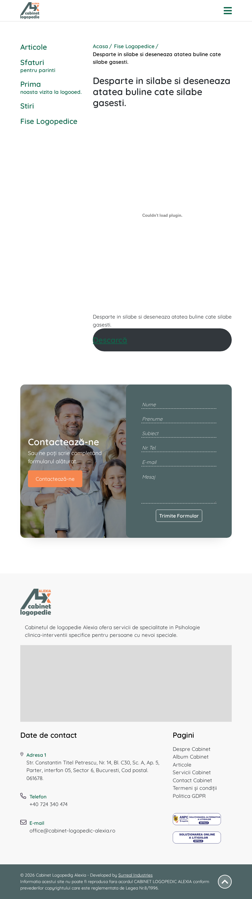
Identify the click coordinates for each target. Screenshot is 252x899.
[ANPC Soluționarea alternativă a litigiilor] (197, 821)
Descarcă (110, 340)
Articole (33, 47)
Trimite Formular (179, 516)
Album (191, 756)
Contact (192, 780)
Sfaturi (37, 65)
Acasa (100, 46)
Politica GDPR (189, 796)
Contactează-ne (55, 479)
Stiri (27, 105)
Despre (192, 749)
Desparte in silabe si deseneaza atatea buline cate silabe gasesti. (162, 320)
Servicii (192, 772)
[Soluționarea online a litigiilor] (197, 840)
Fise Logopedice (48, 121)
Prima (51, 87)
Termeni (195, 788)
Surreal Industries (135, 875)
